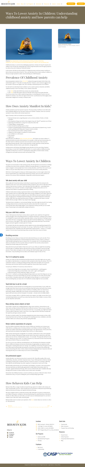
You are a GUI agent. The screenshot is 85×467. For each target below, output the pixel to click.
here (32, 400)
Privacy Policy (57, 464)
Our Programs (29, 4)
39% (12, 92)
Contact (58, 4)
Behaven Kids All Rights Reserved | (40, 464)
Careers (54, 4)
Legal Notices (51, 464)
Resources (46, 4)
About (22, 4)
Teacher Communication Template (64, 44)
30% (12, 91)
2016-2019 (25, 81)
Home (18, 4)
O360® (31, 464)
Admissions (38, 4)
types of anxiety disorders (26, 138)
